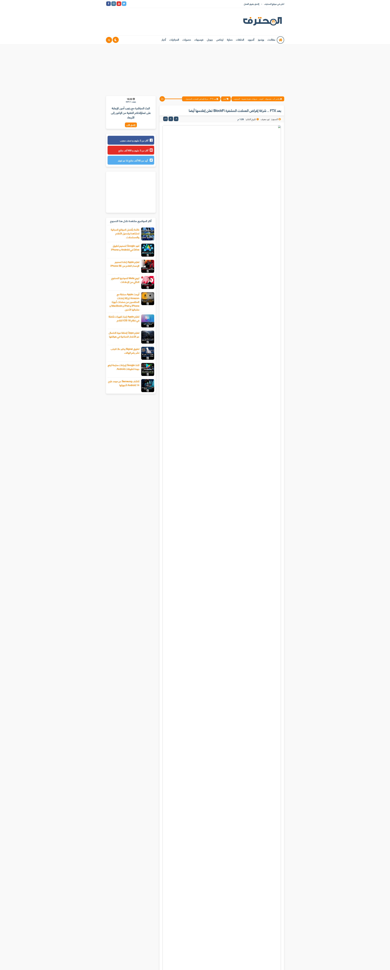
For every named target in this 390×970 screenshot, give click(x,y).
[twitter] (124, 3)
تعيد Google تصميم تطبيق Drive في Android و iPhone (125, 247)
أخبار (164, 39)
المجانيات (174, 39)
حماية (229, 39)
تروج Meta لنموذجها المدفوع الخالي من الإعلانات (125, 279)
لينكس (219, 39)
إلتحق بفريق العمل (251, 3)
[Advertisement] (195, 68)
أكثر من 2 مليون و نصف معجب (134, 140)
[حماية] (129, 3)
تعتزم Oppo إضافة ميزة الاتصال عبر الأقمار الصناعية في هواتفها (124, 334)
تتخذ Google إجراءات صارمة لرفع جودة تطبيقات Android (123, 366)
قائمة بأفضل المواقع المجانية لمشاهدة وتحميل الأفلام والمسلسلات (125, 233)
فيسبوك (199, 39)
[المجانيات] (155, 3)
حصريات (187, 39)
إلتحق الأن (130, 125)
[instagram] (113, 3)
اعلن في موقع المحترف (274, 3)
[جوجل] (139, 3)
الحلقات (240, 39)
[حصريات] (150, 3)
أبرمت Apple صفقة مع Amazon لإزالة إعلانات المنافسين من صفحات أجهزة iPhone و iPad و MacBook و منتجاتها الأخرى (124, 301)
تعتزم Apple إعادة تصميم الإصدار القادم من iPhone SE (124, 263)
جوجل (210, 39)
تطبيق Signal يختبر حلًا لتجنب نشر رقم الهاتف (125, 350)
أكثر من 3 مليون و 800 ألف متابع (133, 150)
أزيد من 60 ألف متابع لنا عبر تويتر (133, 160)
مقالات (271, 39)
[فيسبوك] (144, 3)
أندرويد (251, 39)
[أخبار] (160, 3)
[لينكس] (134, 3)
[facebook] (108, 3)
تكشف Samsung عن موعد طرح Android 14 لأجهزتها (123, 383)
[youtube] (119, 3)
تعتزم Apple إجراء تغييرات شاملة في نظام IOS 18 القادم (124, 318)
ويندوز (261, 39)
